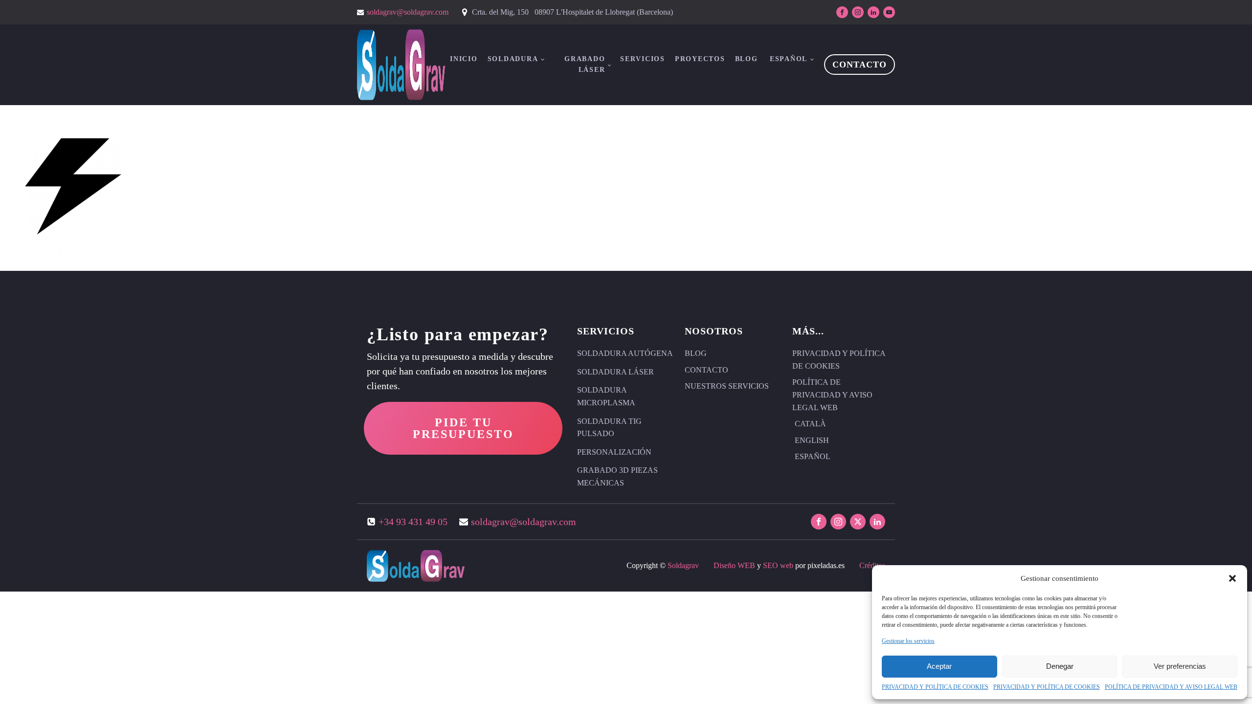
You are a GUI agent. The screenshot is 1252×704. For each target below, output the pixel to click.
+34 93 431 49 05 (413, 521)
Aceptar (939, 666)
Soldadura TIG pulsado (609, 427)
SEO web (778, 565)
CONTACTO (859, 64)
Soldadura (513, 59)
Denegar (1059, 666)
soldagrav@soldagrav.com (407, 12)
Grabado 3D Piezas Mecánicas (617, 476)
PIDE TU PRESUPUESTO (463, 428)
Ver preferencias (1180, 666)
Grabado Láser (584, 64)
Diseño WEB (734, 565)
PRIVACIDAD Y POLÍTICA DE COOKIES (935, 686)
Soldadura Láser (615, 372)
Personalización (614, 452)
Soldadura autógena (625, 353)
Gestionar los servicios (908, 641)
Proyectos (700, 59)
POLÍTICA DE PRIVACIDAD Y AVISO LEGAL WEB (1171, 686)
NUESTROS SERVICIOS (727, 386)
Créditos (872, 565)
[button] (1232, 578)
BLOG (746, 59)
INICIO (464, 59)
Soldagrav (683, 565)
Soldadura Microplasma (606, 396)
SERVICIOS (642, 59)
